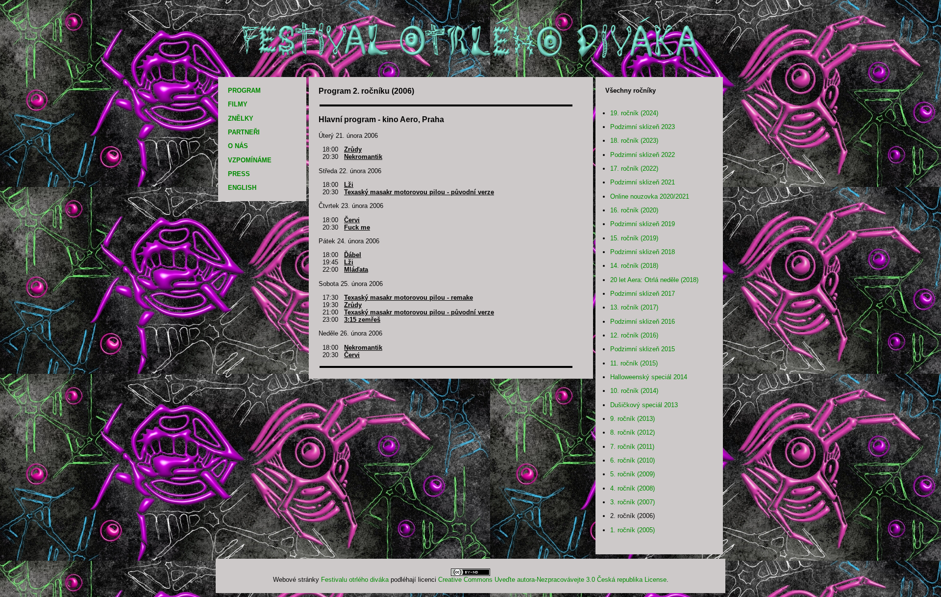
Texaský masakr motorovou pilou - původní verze (419, 192)
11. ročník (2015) (634, 363)
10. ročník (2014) (634, 390)
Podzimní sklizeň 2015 (642, 349)
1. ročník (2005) (632, 530)
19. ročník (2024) (634, 113)
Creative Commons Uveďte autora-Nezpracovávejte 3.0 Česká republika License (552, 579)
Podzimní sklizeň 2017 (642, 293)
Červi (352, 220)
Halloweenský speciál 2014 (648, 377)
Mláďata (356, 269)
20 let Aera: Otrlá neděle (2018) (654, 280)
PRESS (239, 174)
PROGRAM (244, 90)
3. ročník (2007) (632, 502)
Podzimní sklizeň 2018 (642, 252)
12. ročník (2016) (634, 335)
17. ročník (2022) (634, 168)
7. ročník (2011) (632, 446)
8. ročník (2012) (632, 432)
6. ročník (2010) (632, 460)
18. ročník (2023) (634, 140)
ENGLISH (242, 187)
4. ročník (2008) (632, 488)
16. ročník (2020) (634, 210)
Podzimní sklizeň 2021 (642, 182)
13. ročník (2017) (634, 307)
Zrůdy (353, 149)
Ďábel (352, 255)
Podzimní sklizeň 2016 (642, 321)
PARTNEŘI (244, 132)
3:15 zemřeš (362, 319)
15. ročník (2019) (634, 238)
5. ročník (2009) (632, 474)
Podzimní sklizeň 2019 (642, 224)
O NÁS (238, 146)
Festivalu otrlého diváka (355, 579)
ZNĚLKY (240, 118)
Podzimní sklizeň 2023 (642, 126)
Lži (348, 184)
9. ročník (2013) (632, 418)
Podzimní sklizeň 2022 (642, 154)
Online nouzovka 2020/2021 (649, 196)
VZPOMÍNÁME (250, 160)
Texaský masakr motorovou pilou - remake (408, 297)
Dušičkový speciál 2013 (644, 405)
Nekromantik (363, 156)
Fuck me (357, 227)
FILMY (238, 104)
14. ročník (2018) (634, 265)
